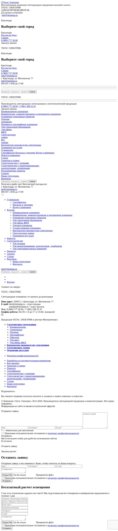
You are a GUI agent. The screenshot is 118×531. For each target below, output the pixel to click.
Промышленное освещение (26, 212)
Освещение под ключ (23, 236)
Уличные (14, 332)
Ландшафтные (17, 335)
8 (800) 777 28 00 (9, 40)
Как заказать (13, 363)
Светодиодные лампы (23, 233)
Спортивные (16, 329)
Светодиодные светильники (21, 324)
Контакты (6, 178)
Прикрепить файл (45, 475)
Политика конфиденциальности (22, 356)
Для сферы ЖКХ (21, 223)
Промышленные (18, 327)
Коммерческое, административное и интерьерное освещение (42, 215)
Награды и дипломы (25, 153)
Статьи (4, 158)
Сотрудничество (15, 241)
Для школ (14, 340)
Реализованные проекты (13, 171)
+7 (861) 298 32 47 (27, 106)
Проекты (11, 251)
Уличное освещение (22, 225)
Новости (11, 238)
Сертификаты (8, 153)
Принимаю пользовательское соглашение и (42, 433)
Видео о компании (45, 153)
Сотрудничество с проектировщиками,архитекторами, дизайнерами (20, 166)
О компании (7, 150)
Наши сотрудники (10, 176)
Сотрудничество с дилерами (15, 163)
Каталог (11, 210)
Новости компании (10, 155)
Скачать (5, 173)
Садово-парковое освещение (27, 228)
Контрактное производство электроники (33, 230)
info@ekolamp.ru (10, 15)
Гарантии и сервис (10, 160)
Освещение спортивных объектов (29, 217)
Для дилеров (19, 243)
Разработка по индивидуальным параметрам (29, 360)
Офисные (14, 337)
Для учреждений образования (27, 220)
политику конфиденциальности (63, 433)
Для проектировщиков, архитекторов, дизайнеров (37, 246)
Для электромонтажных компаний (29, 248)
